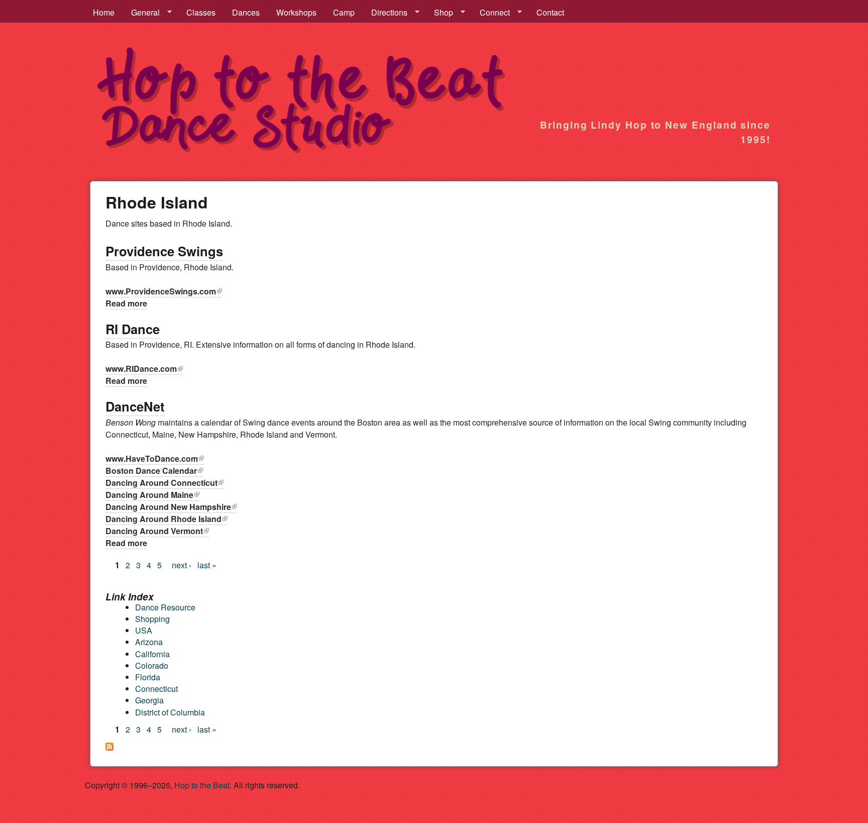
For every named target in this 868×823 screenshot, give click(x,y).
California (152, 654)
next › (181, 565)
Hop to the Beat (202, 785)
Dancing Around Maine (152, 494)
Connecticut (156, 688)
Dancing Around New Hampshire (171, 506)
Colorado (151, 665)
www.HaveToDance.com (154, 458)
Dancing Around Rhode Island (166, 519)
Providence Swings (164, 251)
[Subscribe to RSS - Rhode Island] (109, 747)
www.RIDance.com (144, 368)
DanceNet (135, 406)
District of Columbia (170, 712)
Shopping (152, 619)
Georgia (149, 700)
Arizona (149, 642)
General (141, 13)
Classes (200, 12)
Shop (439, 13)
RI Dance (132, 329)
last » (206, 565)
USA (143, 630)
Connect (491, 13)
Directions (385, 13)
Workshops (296, 12)
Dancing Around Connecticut (164, 482)
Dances (246, 12)
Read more (126, 303)
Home (104, 12)
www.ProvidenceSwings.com (163, 291)
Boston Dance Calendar (154, 470)
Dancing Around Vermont (157, 531)
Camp (344, 12)
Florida (147, 677)
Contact (550, 12)
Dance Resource (165, 607)
